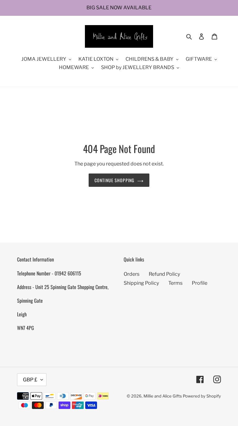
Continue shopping (114, 180)
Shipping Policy (141, 283)
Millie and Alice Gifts (162, 395)
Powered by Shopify (202, 395)
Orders (131, 274)
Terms (175, 283)
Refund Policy (164, 274)
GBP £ (30, 380)
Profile (199, 283)
